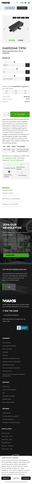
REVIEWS (5, 188)
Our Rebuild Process (9, 345)
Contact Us (6, 386)
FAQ (3, 393)
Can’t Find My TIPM (8, 402)
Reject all (6, 478)
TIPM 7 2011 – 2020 (7, 439)
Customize (16, 478)
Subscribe (10, 255)
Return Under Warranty (10, 416)
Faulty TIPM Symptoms (9, 389)
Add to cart (21, 114)
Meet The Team (7, 349)
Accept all (26, 478)
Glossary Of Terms (8, 396)
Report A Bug (6, 399)
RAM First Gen (6, 442)
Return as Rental (8, 419)
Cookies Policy (7, 371)
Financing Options (8, 364)
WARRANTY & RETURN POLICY (11, 358)
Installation (6, 433)
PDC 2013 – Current (8, 446)
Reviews (5, 355)
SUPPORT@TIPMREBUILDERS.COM (14, 269)
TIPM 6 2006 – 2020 (7, 449)
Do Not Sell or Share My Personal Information (13, 375)
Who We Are (6, 342)
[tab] (7, 188)
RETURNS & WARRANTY (11, 199)
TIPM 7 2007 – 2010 (7, 436)
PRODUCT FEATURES (10, 204)
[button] (28, 2)
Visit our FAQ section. (17, 160)
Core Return (6, 413)
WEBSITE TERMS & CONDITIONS (11, 361)
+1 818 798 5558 (10, 311)
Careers (5, 352)
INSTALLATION (7, 193)
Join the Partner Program (11, 368)
